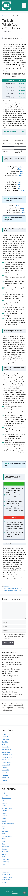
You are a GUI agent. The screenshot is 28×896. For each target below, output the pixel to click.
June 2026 (5, 739)
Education (5, 810)
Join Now (22, 83)
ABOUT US (5, 872)
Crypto (4, 805)
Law (3, 828)
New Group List (7, 836)
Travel (4, 864)
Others (4, 841)
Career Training (6, 798)
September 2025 (7, 762)
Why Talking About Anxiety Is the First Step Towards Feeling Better (12, 664)
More (3, 833)
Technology (5, 862)
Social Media (6, 851)
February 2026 (6, 749)
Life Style (5, 831)
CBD (3, 800)
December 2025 (7, 754)
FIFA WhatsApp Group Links (12, 590)
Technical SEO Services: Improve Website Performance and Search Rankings (12, 694)
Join (21, 171)
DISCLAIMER (6, 880)
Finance (4, 816)
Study (4, 856)
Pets (3, 844)
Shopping (5, 849)
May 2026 (5, 742)
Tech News (5, 859)
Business (5, 795)
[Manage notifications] (24, 892)
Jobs (3, 826)
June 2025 (5, 770)
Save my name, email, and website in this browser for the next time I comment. (14, 636)
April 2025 (5, 775)
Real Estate (5, 846)
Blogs (4, 793)
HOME (4, 882)
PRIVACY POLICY (7, 877)
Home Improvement (8, 823)
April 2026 (5, 744)
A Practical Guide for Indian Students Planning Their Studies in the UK (11, 671)
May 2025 (5, 772)
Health (4, 821)
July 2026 (5, 737)
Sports (4, 854)
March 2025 (5, 777)
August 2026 (6, 734)
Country (6, 586)
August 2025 (6, 765)
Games (4, 818)
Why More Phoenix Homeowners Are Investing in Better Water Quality (11, 682)
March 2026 (5, 747)
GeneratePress (14, 893)
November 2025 (7, 757)
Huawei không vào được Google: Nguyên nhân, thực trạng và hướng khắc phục (12, 657)
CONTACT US (6, 874)
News (4, 839)
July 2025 (5, 767)
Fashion (4, 813)
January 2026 (6, 752)
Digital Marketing (7, 808)
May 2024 (5, 780)
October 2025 (6, 760)
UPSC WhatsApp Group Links (13, 588)
